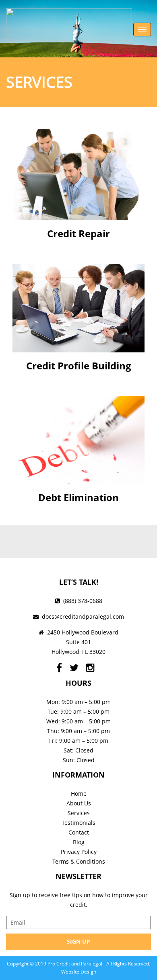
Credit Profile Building (78, 365)
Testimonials (78, 822)
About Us (78, 803)
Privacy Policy (79, 852)
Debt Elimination (78, 497)
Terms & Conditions (78, 861)
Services (79, 813)
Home (79, 793)
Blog (79, 842)
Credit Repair (78, 233)
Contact (78, 832)
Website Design (78, 971)
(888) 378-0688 (82, 601)
